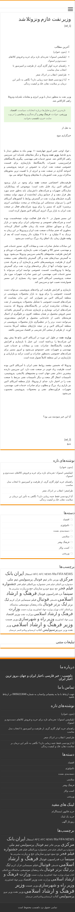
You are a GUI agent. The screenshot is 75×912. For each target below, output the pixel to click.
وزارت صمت (26, 609)
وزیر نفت (18, 891)
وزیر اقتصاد (13, 614)
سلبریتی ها (14, 588)
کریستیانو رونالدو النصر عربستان (22, 630)
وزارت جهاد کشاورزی (43, 609)
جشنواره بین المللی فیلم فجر (59, 584)
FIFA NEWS (65, 574)
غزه (60, 594)
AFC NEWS (45, 574)
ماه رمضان (35, 604)
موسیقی (24, 604)
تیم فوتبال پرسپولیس (33, 579)
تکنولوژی (64, 525)
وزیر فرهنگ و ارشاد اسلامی (42, 624)
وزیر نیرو (62, 630)
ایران (19, 573)
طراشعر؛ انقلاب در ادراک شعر (51, 74)
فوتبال (43, 599)
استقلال (28, 574)
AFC (35, 574)
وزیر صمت (11, 619)
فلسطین (53, 600)
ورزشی (63, 114)
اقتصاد (13, 110)
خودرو (46, 588)
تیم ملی (12, 579)
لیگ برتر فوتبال (55, 604)
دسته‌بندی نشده (61, 530)
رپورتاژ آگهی (68, 821)
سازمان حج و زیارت (31, 588)
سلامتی (21, 114)
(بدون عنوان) (59, 52)
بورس (56, 579)
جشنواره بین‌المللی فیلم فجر (31, 584)
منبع (69, 443)
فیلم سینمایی (28, 599)
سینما (68, 593)
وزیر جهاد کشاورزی (64, 619)
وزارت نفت (27, 614)
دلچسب (35, 118)
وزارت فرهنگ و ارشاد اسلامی (41, 611)
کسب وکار (64, 547)
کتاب (39, 629)
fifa (54, 574)
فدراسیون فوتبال (48, 593)
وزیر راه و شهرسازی (36, 618)
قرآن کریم (15, 600)
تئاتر (50, 579)
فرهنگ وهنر (44, 114)
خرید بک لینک (67, 816)
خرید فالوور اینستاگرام (63, 811)
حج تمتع (54, 588)
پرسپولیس (50, 630)
